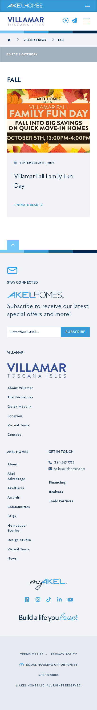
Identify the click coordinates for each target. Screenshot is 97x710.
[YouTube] (70, 600)
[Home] (9, 40)
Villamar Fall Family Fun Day (43, 181)
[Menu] (87, 6)
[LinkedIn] (59, 600)
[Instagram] (38, 600)
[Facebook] (27, 600)
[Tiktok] (48, 600)
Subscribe (75, 332)
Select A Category (22, 54)
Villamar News (35, 40)
